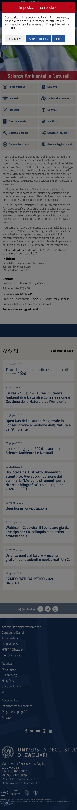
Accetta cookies (38, 38)
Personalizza (15, 38)
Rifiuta (58, 38)
